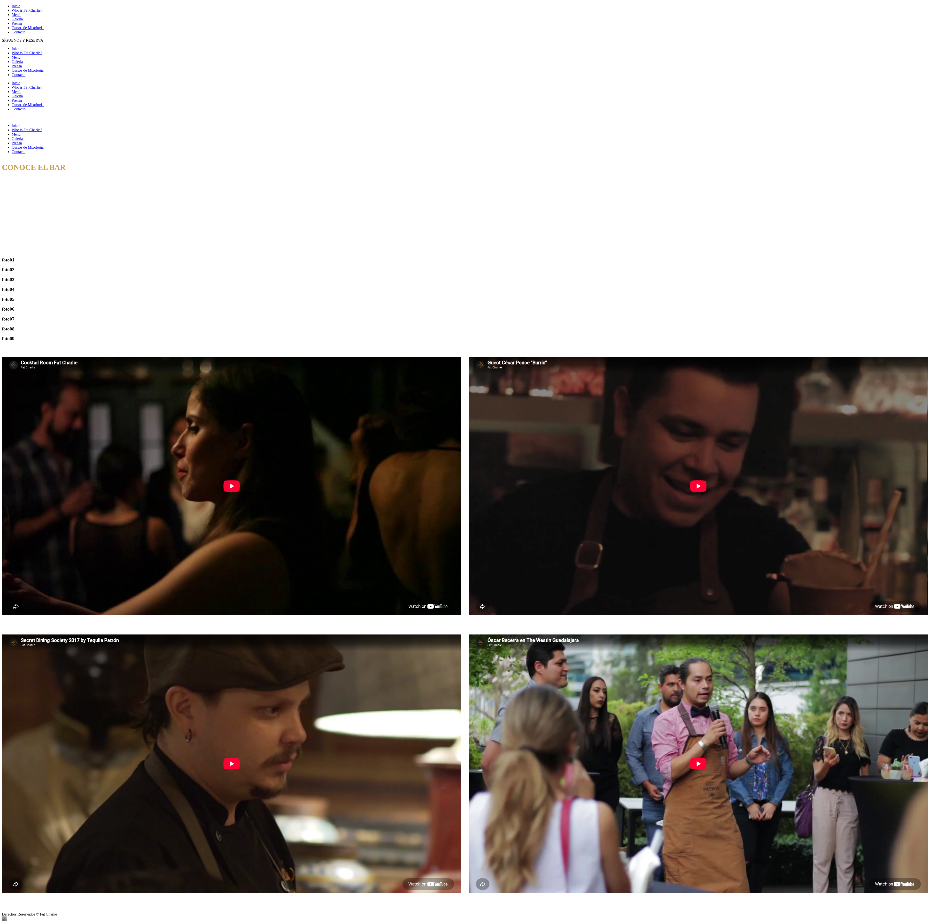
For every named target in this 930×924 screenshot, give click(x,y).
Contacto (18, 32)
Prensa (17, 23)
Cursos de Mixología (28, 28)
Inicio (16, 6)
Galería (17, 19)
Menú (16, 15)
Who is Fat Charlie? (27, 10)
